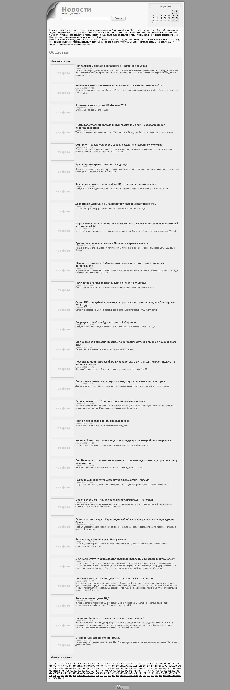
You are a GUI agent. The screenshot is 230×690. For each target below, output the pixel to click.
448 (172, 668)
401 (121, 666)
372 (138, 664)
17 (153, 18)
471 (130, 671)
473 (138, 671)
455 (67, 671)
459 (83, 671)
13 (165, 16)
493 (86, 673)
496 (97, 673)
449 (176, 668)
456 (71, 671)
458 (79, 671)
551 (179, 675)
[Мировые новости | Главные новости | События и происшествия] (76, 14)
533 (109, 675)
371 (134, 664)
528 (90, 675)
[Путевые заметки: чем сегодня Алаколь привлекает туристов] (62, 594)
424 (78, 668)
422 (70, 668)
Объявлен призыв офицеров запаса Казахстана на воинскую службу (118, 144)
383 (50, 666)
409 (152, 666)
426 (86, 668)
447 (168, 668)
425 (82, 668)
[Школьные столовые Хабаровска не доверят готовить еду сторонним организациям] (62, 278)
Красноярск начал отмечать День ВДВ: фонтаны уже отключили (115, 184)
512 (160, 673)
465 (106, 671)
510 (152, 673)
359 (87, 664)
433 (113, 668)
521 (62, 675)
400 (117, 666)
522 (66, 675)
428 (93, 668)
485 (54, 673)
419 (58, 668)
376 (153, 664)
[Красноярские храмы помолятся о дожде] (62, 179)
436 (125, 668)
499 (109, 673)
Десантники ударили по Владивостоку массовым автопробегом (115, 204)
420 (62, 668)
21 (169, 18)
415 (175, 666)
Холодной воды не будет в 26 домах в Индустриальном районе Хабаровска (123, 440)
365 (110, 664)
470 (126, 671)
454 (63, 671)
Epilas (126, 30)
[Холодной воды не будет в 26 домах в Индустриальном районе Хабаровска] (62, 456)
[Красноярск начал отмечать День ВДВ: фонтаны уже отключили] (62, 199)
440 (140, 668)
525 (78, 675)
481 (169, 671)
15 (173, 16)
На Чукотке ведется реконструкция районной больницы (110, 282)
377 (157, 664)
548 (168, 675)
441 (144, 668)
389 (74, 666)
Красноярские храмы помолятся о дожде (101, 164)
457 (75, 671)
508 (144, 673)
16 (177, 16)
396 (101, 666)
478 (157, 671)
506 (136, 673)
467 (114, 671)
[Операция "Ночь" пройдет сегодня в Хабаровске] (62, 337)
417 (50, 668)
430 (101, 668)
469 (122, 671)
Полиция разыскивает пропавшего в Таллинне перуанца (111, 65)
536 (121, 675)
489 (70, 673)
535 (117, 675)
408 (148, 666)
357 (79, 664)
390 (78, 666)
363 (102, 664)
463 (99, 671)
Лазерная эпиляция (58, 35)
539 (133, 675)
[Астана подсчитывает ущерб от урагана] (62, 554)
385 (58, 666)
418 (54, 668)
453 (59, 671)
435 (121, 668)
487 (62, 673)
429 (97, 668)
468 (118, 671)
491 (78, 673)
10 (153, 16)
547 (164, 675)
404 (133, 666)
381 (173, 664)
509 (148, 673)
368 (122, 664)
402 (125, 666)
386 (62, 666)
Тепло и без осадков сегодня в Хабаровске (102, 421)
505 (133, 673)
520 (58, 675)
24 (153, 20)
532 (105, 675)
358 (83, 664)
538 (129, 675)
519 (54, 675)
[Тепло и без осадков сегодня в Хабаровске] (62, 436)
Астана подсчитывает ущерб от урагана (100, 539)
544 (152, 675)
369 (126, 664)
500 (113, 673)
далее (61, 678)
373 (141, 664)
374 (145, 664)
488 (66, 673)
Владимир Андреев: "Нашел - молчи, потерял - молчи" (109, 618)
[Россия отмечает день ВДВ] (62, 613)
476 (149, 671)
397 (105, 666)
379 (165, 664)
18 (157, 18)
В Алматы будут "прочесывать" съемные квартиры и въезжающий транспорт (125, 559)
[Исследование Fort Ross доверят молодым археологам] (62, 416)
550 (176, 675)
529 (93, 675)
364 (106, 664)
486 (58, 673)
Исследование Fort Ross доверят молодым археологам (110, 401)
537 (125, 675)
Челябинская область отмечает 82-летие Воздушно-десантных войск (118, 85)
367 (118, 664)
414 (172, 666)
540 (136, 675)
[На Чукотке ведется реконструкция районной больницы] (62, 298)
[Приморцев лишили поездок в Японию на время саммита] (62, 258)
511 (156, 673)
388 (70, 666)
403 (129, 666)
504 (129, 673)
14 (169, 16)
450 (179, 668)
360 (91, 664)
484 (50, 673)
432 (109, 668)
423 (74, 668)
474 (142, 671)
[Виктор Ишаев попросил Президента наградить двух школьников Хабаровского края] (62, 357)
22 (173, 18)
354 (67, 664)
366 (114, 664)
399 (113, 666)
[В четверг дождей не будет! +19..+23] (62, 653)
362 (98, 664)
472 (134, 671)
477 (153, 671)
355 (71, 664)
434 (117, 668)
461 (91, 671)
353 (63, 664)
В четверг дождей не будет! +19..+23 (97, 637)
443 (152, 668)
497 (101, 673)
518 (50, 675)
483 (177, 671)
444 (156, 668)
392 (86, 666)
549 (172, 675)
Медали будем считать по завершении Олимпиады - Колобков (114, 499)
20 (165, 18)
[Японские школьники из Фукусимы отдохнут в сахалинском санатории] (62, 396)
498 (105, 673)
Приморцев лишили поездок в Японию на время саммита (111, 243)
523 (70, 675)
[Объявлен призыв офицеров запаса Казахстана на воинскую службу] (62, 160)
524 (74, 675)
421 (66, 668)
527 (86, 675)
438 (133, 668)
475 (146, 671)
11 (157, 16)
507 (140, 673)
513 (164, 673)
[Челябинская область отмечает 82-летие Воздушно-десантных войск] (62, 101)
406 (140, 666)
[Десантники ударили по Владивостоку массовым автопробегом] (62, 219)
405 (136, 666)
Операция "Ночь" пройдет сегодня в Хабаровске (106, 322)
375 (149, 664)
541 (140, 675)
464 (103, 671)
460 (87, 671)
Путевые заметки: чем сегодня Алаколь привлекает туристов (114, 578)
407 (144, 666)
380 (169, 664)
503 (125, 673)
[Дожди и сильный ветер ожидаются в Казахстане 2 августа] (62, 495)
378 (161, 664)
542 (144, 675)
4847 (55, 678)
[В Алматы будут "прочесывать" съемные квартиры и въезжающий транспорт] (62, 574)
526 (82, 675)
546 (160, 675)
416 (179, 666)
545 (156, 675)
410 (156, 666)
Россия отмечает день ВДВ (92, 598)
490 (74, 673)
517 (179, 673)
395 (97, 666)
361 (95, 664)
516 (175, 673)
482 (173, 671)
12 (161, 16)
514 (168, 673)
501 (117, 673)
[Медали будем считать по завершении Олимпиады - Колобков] (62, 515)
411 (160, 666)
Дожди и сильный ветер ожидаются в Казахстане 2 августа (112, 480)
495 (93, 673)
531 (101, 675)
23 (177, 18)
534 (113, 675)
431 (105, 668)
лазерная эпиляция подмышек (87, 42)
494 (90, 673)
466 (110, 671)
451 (50, 671)
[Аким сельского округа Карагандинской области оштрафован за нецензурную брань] (62, 534)
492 (82, 673)
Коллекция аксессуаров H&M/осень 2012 (100, 105)
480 (165, 671)
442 (148, 668)
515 (172, 673)
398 (109, 666)
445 (160, 668)
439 (136, 668)
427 (90, 668)
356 (75, 664)
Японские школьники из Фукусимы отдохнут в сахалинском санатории (120, 381)
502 (121, 673)
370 (130, 664)
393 (90, 666)
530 (97, 675)
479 (161, 671)
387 (66, 666)
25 (157, 20)
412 (164, 666)
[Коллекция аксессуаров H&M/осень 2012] (62, 120)
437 (129, 668)
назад (52, 664)
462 (95, 671)
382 (177, 664)
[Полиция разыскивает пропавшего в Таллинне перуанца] (62, 81)
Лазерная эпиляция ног (62, 657)
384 (54, 666)
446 (164, 668)
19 (161, 18)
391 (82, 666)
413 (168, 666)
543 (148, 675)
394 (93, 666)
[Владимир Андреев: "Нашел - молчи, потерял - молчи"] (62, 633)
